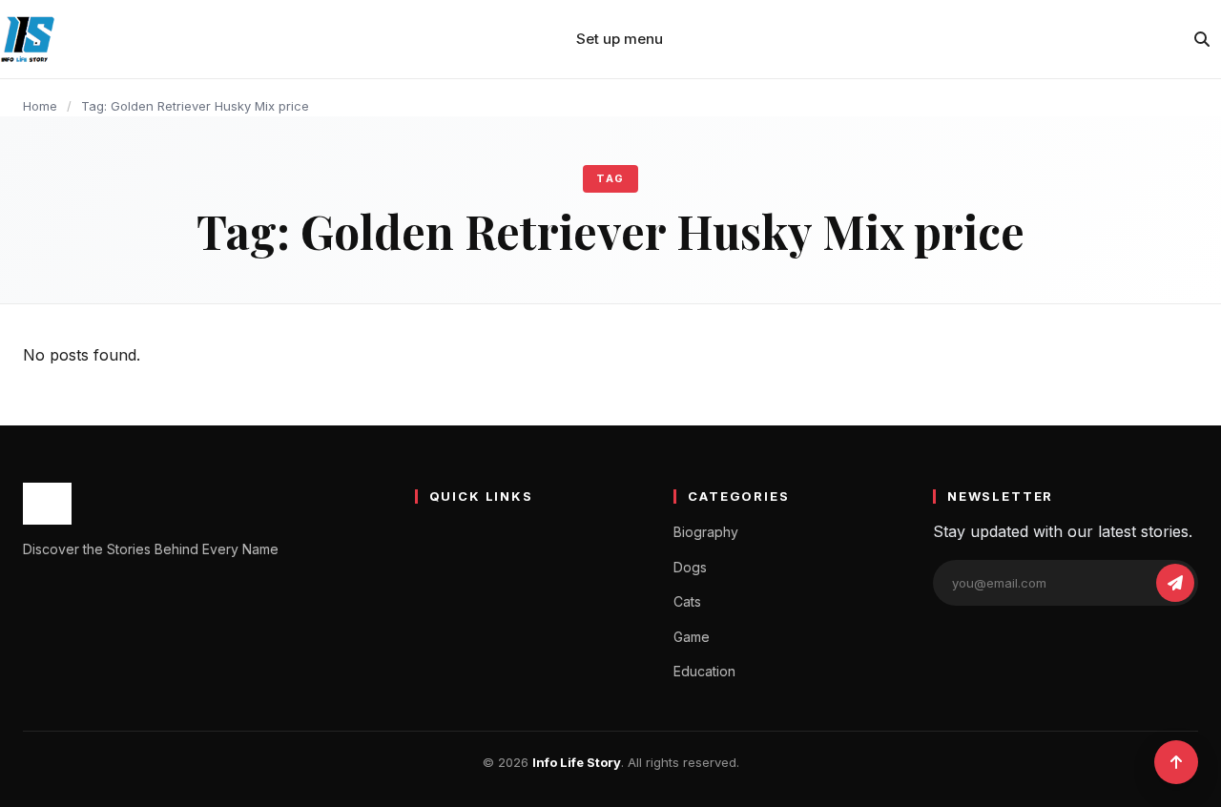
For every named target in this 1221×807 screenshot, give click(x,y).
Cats (687, 601)
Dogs (690, 567)
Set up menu (619, 39)
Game (691, 637)
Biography (705, 532)
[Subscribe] (1175, 583)
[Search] (1202, 39)
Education (704, 671)
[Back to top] (1176, 762)
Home (40, 106)
